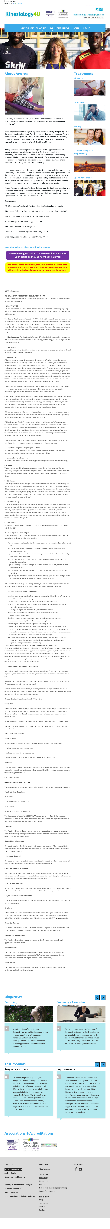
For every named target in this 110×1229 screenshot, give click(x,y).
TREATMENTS (42, 28)
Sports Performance (83, 177)
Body (13, 1005)
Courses (42, 1206)
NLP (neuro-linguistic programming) (53, 1188)
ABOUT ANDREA (27, 28)
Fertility (77, 126)
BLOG (52, 28)
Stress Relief (79, 102)
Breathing (11, 1002)
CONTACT (85, 28)
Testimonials (44, 1203)
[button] (7, 48)
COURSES (75, 28)
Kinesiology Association (71, 1002)
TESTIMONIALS (63, 28)
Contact (42, 1210)
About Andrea (44, 1169)
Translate (20, 3)
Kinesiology (79, 78)
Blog (41, 1200)
